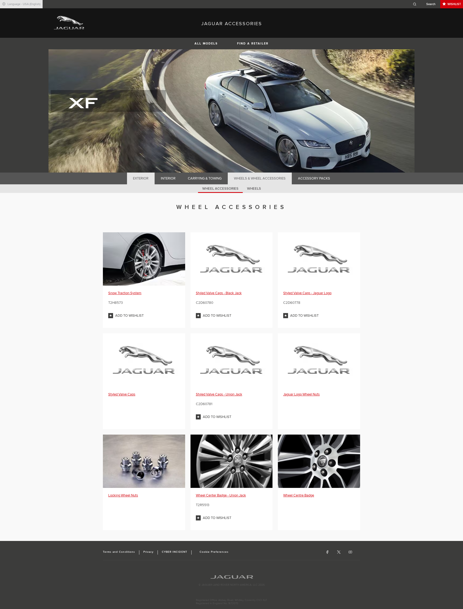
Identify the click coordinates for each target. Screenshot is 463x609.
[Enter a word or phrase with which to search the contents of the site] (425, 4)
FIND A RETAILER (252, 43)
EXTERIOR (140, 178)
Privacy (148, 552)
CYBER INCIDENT (174, 552)
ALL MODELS (206, 43)
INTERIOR (168, 178)
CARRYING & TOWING (205, 178)
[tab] (141, 178)
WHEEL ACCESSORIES (220, 188)
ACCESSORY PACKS (314, 178)
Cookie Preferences (214, 552)
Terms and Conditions (119, 552)
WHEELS (254, 188)
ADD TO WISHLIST (129, 315)
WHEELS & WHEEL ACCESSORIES (260, 178)
